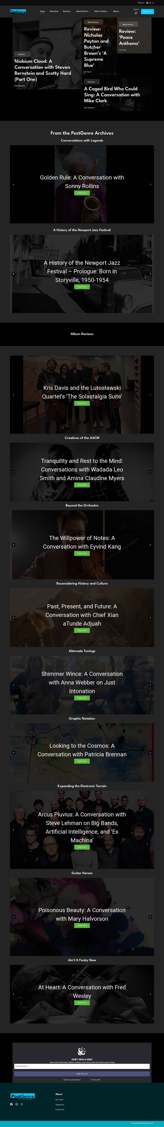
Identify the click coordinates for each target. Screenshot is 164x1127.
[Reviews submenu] (71, 11)
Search (136, 9)
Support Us (147, 11)
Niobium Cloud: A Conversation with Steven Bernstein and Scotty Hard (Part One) (43, 70)
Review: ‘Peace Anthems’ (129, 37)
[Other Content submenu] (107, 11)
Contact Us (59, 1110)
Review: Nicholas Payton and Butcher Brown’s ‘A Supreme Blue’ (96, 47)
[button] (13, 184)
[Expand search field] (136, 13)
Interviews (21, 54)
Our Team (59, 1100)
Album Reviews (93, 22)
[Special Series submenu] (89, 11)
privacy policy (85, 1080)
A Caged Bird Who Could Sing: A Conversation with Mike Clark (112, 95)
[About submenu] (119, 11)
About (58, 1094)
